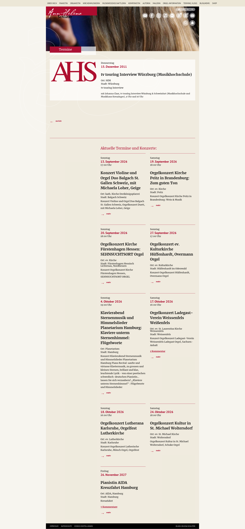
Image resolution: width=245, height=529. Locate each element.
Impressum (54, 526)
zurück (56, 121)
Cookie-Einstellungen (83, 526)
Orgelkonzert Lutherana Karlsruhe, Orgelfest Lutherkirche (122, 428)
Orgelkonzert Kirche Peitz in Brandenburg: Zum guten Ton (169, 178)
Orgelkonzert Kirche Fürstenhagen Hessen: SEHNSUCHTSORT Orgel (122, 249)
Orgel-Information (172, 3)
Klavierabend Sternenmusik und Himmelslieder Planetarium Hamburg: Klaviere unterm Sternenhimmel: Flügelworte (121, 327)
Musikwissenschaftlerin (114, 3)
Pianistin (63, 3)
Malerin (156, 3)
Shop (214, 3)
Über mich (52, 3)
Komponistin (134, 3)
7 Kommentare (109, 506)
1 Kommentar (157, 351)
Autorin (146, 3)
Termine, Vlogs (190, 3)
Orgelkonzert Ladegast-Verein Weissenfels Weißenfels (171, 317)
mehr (106, 214)
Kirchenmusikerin (91, 3)
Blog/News (205, 3)
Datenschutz (66, 526)
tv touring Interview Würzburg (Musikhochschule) (146, 74)
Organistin (75, 3)
